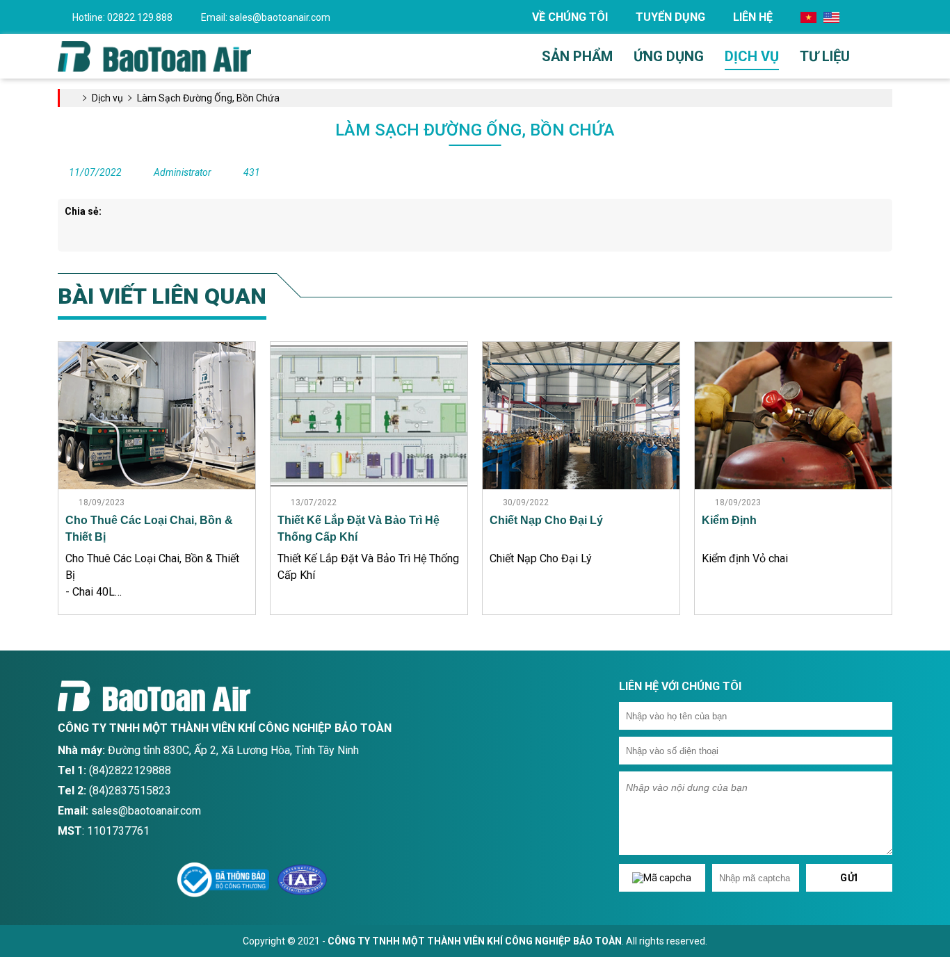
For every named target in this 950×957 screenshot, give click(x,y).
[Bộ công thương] (223, 879)
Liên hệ (753, 17)
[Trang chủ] (154, 55)
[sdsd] (158, 880)
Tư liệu (825, 56)
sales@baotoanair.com (265, 17)
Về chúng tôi (570, 17)
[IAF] (302, 879)
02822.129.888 (122, 17)
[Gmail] (99, 880)
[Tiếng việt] (808, 16)
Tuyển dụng (670, 17)
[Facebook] (69, 880)
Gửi (849, 877)
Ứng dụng (669, 56)
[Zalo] (129, 880)
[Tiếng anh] (831, 16)
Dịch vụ (752, 56)
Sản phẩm (577, 56)
